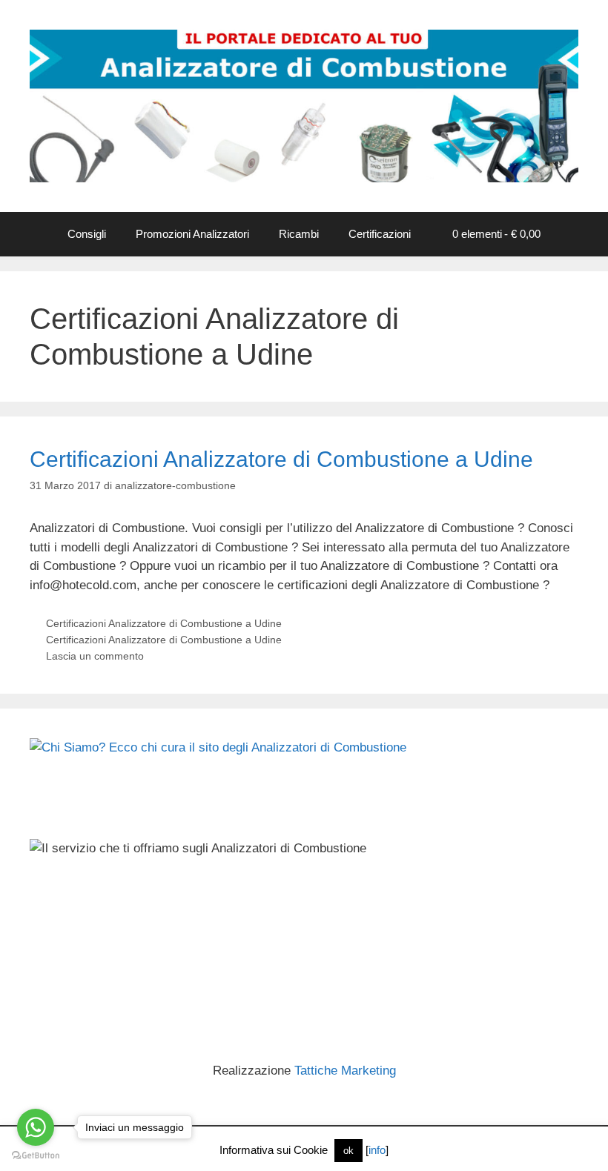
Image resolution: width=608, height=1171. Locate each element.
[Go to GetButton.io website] (35, 1156)
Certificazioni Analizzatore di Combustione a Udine (281, 459)
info (377, 1150)
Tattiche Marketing (345, 1071)
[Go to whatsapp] (35, 1127)
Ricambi (299, 234)
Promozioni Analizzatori (192, 234)
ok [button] (348, 1150)
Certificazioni (379, 234)
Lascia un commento (95, 656)
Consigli (86, 234)
